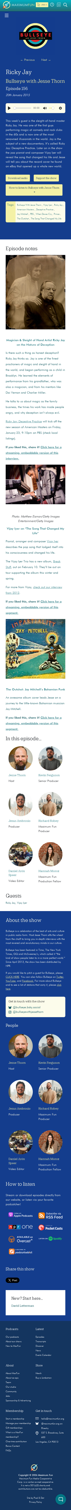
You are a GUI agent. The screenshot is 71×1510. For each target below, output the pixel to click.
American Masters (26, 210)
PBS (32, 214)
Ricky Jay (58, 205)
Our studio (11, 1387)
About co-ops (12, 1378)
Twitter (59, 977)
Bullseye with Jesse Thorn (35, 81)
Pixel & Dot (39, 1498)
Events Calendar (43, 1355)
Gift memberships (14, 1428)
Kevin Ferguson (49, 775)
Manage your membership (18, 1423)
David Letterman (22, 1306)
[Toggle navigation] (6, 15)
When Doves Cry (44, 214)
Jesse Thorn (17, 775)
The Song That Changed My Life (46, 219)
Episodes (40, 1337)
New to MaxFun (13, 1346)
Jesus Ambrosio (19, 821)
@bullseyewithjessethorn (28, 1012)
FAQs (8, 1451)
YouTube (11, 981)
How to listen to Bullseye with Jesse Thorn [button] (34, 187)
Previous (27, 60)
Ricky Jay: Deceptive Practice (24, 421)
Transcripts (41, 1341)
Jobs (8, 1396)
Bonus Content (13, 1446)
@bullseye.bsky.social (27, 1007)
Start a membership (15, 1419)
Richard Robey (48, 821)
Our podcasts (12, 1337)
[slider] (22, 108)
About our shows (14, 1341)
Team (8, 1382)
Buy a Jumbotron (43, 1378)
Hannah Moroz (48, 871)
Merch (38, 1373)
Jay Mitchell (23, 214)
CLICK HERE (12, 977)
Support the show (46, 178)
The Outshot (23, 219)
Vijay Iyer (48, 205)
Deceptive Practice (45, 210)
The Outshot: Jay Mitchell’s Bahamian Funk (35, 689)
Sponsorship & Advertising (18, 1401)
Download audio (18, 178)
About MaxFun (13, 1373)
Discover (40, 1346)
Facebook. (28, 981)
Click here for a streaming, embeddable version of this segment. (34, 607)
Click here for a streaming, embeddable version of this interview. (34, 453)
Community (11, 1391)
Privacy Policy (35, 1502)
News (38, 1351)
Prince (57, 214)
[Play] (9, 108)
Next (46, 60)
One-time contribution (16, 1441)
